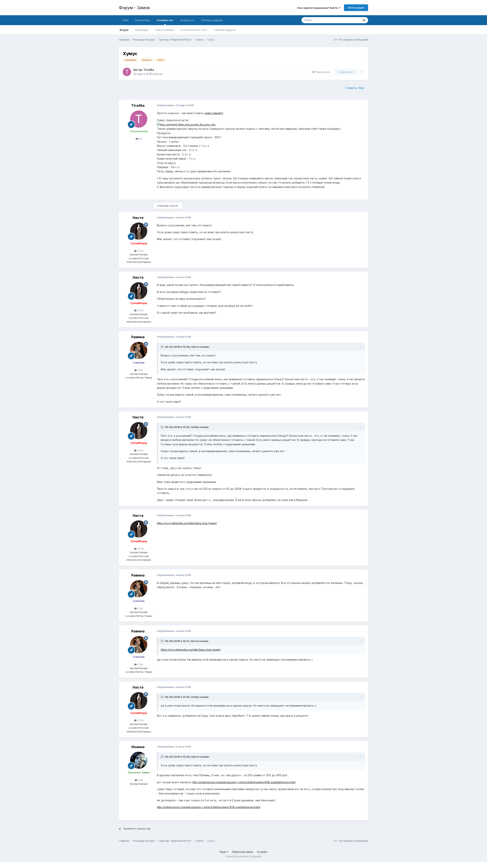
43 (140, 138)
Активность (187, 20)
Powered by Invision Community (243, 856)
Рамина (138, 337)
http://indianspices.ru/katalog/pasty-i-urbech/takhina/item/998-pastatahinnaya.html (243, 782)
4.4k (140, 780)
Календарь (142, 29)
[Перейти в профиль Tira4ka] (127, 72)
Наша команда (164, 29)
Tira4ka (148, 69)
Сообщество (165, 20)
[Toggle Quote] (162, 346)
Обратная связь (242, 851)
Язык (223, 851)
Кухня (158, 74)
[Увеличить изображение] (186, 124)
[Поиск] (364, 20)
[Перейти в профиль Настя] (138, 231)
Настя (138, 218)
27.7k (140, 250)
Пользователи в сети (194, 29)
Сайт (125, 20)
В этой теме (348, 20)
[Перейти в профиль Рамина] (138, 350)
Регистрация (356, 7)
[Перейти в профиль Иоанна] (138, 760)
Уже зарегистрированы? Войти (318, 7)
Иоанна (138, 747)
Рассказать (322, 71)
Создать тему (354, 87)
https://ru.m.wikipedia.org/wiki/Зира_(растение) (187, 523)
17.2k (140, 370)
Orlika (195, 427)
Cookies (262, 851)
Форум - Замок (134, 7)
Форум (123, 29)
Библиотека (142, 20)
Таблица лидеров (225, 29)
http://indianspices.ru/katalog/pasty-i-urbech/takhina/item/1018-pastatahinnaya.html (208, 807)
